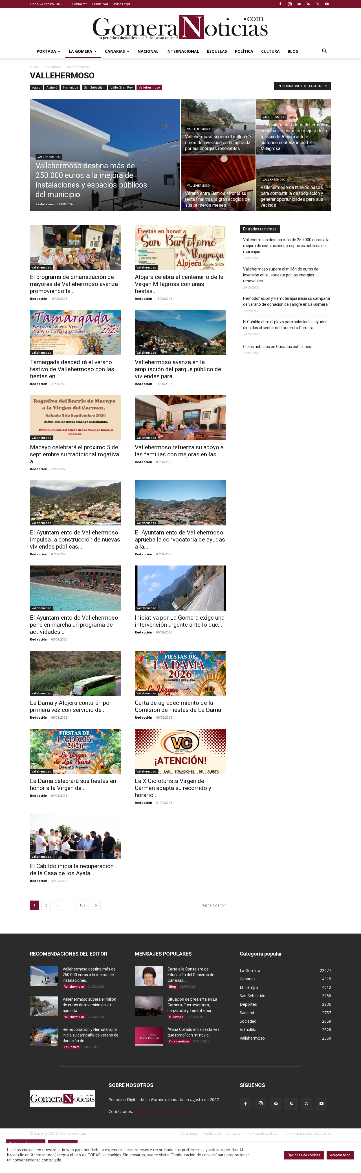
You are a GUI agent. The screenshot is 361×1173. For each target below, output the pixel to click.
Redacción (44, 204)
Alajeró (52, 87)
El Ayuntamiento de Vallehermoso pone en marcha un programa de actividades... (74, 624)
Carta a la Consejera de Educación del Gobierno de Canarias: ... (191, 975)
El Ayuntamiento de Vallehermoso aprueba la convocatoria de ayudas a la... (180, 539)
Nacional (148, 51)
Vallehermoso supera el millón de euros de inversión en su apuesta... (89, 1005)
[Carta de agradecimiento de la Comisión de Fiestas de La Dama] (180, 673)
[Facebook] (280, 4)
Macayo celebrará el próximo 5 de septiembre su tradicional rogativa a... (74, 454)
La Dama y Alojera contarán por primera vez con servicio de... (70, 706)
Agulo (36, 87)
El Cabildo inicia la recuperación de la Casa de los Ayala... (72, 870)
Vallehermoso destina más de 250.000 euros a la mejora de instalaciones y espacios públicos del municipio (286, 245)
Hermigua (70, 87)
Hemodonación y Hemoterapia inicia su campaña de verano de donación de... (90, 1035)
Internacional (182, 51)
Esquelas (217, 51)
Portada (46, 51)
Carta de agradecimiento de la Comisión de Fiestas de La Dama (178, 706)
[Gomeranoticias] (180, 26)
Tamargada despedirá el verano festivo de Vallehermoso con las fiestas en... (72, 369)
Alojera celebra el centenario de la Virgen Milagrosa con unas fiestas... (179, 284)
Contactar (79, 4)
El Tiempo (176, 1017)
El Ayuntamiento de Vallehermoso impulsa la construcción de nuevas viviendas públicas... (75, 539)
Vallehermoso (149, 87)
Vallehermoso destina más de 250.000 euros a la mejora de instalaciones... (89, 975)
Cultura (270, 51)
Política (244, 51)
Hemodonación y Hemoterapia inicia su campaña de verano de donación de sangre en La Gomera (286, 301)
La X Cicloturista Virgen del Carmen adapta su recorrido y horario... (173, 788)
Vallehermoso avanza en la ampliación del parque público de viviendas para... (178, 369)
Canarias (115, 51)
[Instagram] (289, 4)
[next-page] (96, 905)
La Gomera (80, 51)
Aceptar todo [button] (340, 1155)
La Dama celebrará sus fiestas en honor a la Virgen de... (73, 784)
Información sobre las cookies (307, 1133)
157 (82, 905)
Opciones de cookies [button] (303, 1155)
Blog (293, 51)
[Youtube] (327, 4)
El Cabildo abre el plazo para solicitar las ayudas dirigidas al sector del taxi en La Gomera (285, 325)
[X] (317, 4)
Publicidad (100, 4)
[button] (324, 51)
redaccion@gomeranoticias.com (163, 1111)
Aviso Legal (121, 4)
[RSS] (308, 4)
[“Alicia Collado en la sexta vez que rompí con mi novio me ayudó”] (149, 1036)
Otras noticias (179, 1041)
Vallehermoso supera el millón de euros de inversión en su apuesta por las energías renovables (280, 275)
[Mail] (299, 4)
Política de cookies (262, 1133)
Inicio (34, 67)
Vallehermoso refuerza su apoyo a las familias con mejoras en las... (179, 451)
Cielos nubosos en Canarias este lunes (277, 346)
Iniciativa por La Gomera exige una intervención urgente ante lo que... (179, 621)
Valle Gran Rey (122, 87)
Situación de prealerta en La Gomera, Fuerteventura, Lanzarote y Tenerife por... (192, 1005)
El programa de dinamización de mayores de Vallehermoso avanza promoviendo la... (74, 284)
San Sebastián (94, 87)
